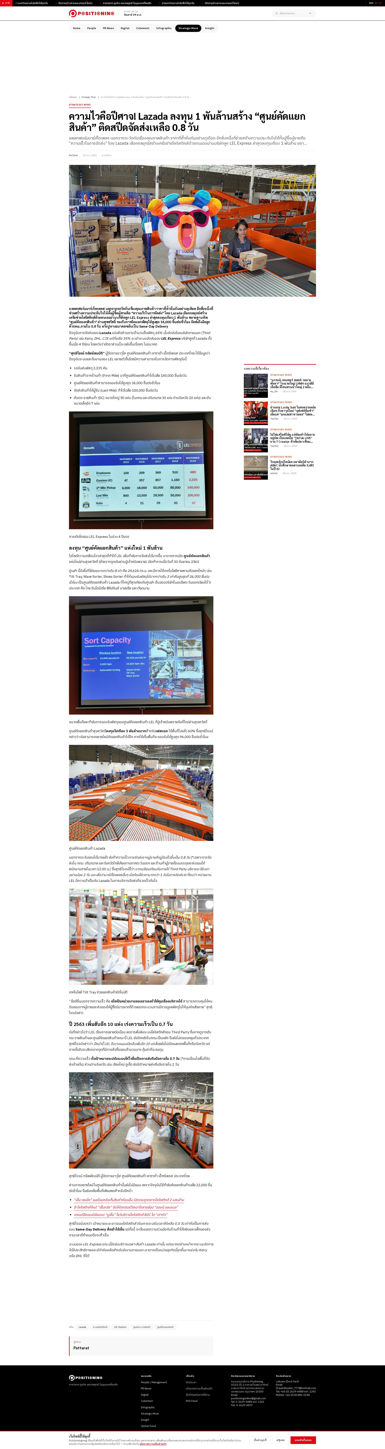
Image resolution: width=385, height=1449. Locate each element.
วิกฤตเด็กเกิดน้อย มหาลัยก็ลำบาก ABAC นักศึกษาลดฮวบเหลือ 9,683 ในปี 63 (292, 465)
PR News (108, 28)
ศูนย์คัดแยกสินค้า (165, 1327)
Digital (125, 28)
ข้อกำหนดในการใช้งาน (198, 1395)
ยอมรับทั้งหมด (303, 1440)
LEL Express (120, 1327)
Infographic (164, 28)
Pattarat (73, 155)
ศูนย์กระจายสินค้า (141, 1327)
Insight (209, 28)
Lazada (82, 1327)
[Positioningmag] (91, 13)
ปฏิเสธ (281, 1440)
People (91, 28)
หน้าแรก (73, 97)
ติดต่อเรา (191, 1382)
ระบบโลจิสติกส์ (100, 1327)
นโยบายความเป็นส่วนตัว (199, 1388)
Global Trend (148, 1426)
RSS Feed (192, 1401)
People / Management (154, 1382)
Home (76, 28)
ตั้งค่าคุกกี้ (260, 1440)
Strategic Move (188, 28)
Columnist (142, 28)
